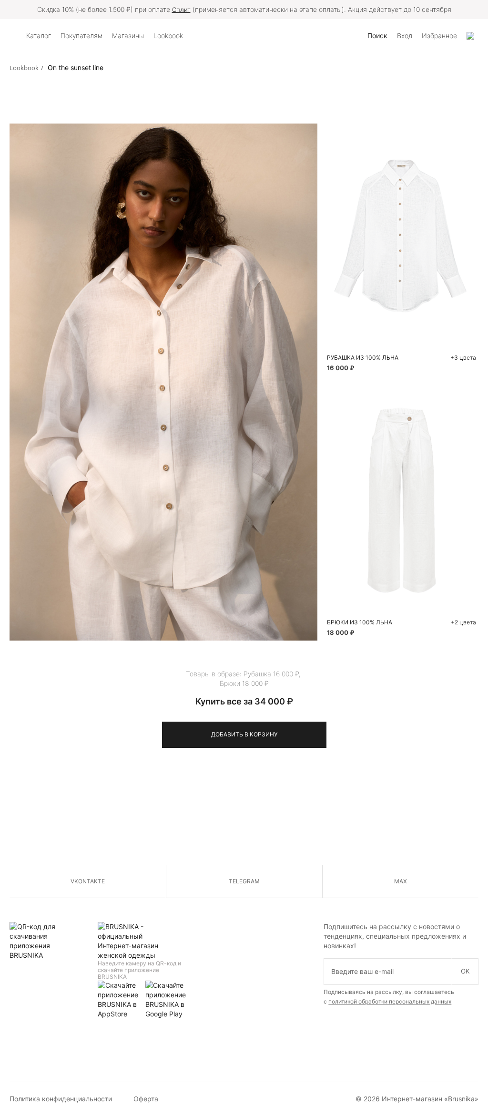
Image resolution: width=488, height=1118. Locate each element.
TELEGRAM (244, 881)
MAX (400, 881)
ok (465, 971)
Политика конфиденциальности (61, 1099)
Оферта (145, 1099)
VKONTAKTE (88, 881)
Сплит (181, 9)
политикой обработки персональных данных (389, 1001)
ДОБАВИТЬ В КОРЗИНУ (244, 734)
